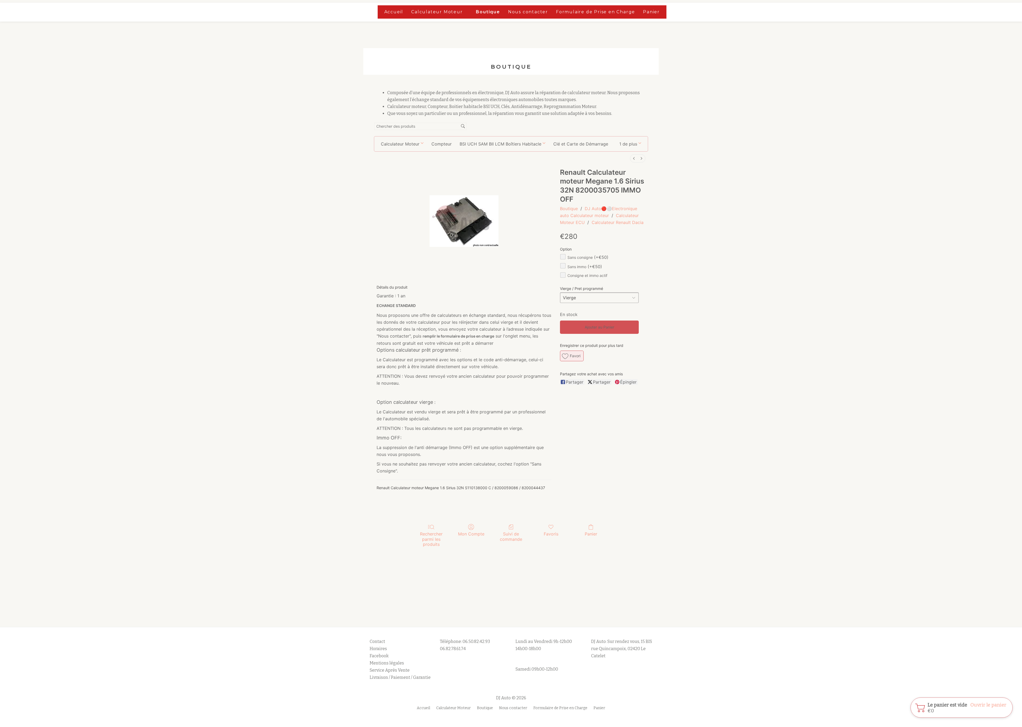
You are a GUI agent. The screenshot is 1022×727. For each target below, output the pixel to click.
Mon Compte (471, 534)
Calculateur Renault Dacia (618, 222)
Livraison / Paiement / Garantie (400, 677)
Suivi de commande (511, 536)
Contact (377, 641)
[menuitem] (634, 158)
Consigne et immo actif (587, 275)
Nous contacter (528, 11)
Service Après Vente (390, 670)
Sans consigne (587, 257)
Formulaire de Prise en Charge (595, 11)
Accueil (393, 11)
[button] (630, 144)
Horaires (378, 648)
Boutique (488, 11)
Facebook (379, 655)
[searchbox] (420, 126)
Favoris (551, 534)
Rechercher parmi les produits (431, 539)
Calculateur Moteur (437, 11)
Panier (651, 11)
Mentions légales (387, 663)
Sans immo (584, 266)
